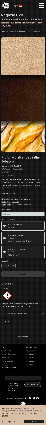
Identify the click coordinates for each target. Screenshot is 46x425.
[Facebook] (5, 322)
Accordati (33, 421)
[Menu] (41, 5)
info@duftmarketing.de (15, 398)
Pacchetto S (31, 358)
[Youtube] (37, 398)
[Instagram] (34, 398)
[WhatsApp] (2, 322)
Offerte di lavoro (7, 361)
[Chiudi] (43, 408)
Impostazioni (12, 421)
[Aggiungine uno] (13, 265)
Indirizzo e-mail (11, 374)
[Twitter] (9, 322)
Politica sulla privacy (8, 354)
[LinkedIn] (26, 398)
